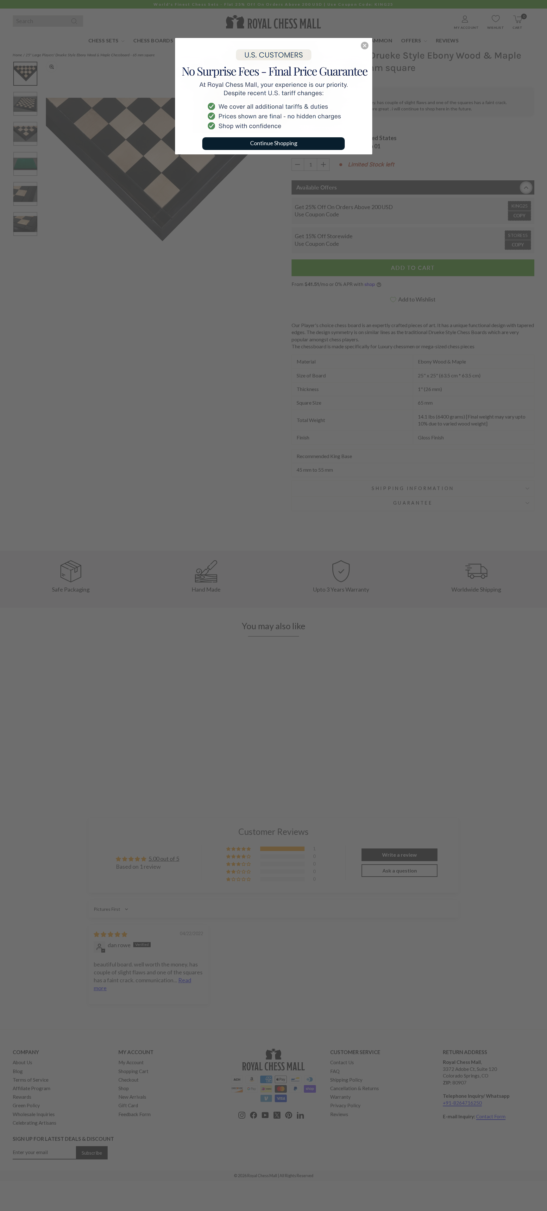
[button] (364, 45)
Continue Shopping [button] (273, 143)
